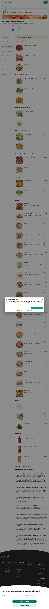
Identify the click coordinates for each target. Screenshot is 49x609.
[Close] (46, 591)
